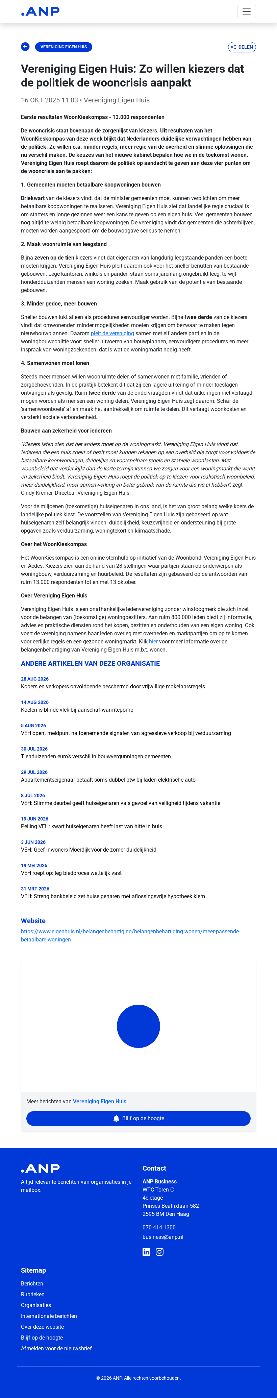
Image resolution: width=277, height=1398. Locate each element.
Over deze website (42, 1327)
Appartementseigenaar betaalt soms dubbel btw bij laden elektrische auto (108, 780)
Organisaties (36, 1305)
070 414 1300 (159, 1227)
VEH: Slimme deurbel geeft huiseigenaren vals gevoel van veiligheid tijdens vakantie (120, 803)
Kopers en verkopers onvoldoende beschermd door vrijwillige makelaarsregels (113, 686)
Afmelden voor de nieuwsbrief (56, 1348)
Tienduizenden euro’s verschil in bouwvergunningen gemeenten (96, 756)
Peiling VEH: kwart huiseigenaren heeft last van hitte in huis (91, 826)
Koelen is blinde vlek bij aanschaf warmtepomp (77, 710)
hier (153, 641)
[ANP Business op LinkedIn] (146, 1252)
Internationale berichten (49, 1316)
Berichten (32, 1283)
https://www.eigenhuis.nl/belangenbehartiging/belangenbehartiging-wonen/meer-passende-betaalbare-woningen (130, 935)
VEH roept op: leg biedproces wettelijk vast (71, 873)
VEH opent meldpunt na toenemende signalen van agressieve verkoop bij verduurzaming (126, 733)
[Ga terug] (25, 47)
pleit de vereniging (112, 333)
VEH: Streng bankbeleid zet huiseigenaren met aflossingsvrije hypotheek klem (113, 896)
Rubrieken (33, 1294)
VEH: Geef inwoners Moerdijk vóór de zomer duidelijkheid (88, 850)
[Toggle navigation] (246, 11)
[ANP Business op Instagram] (159, 1252)
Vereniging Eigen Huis (64, 47)
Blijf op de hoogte (42, 1337)
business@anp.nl (163, 1237)
